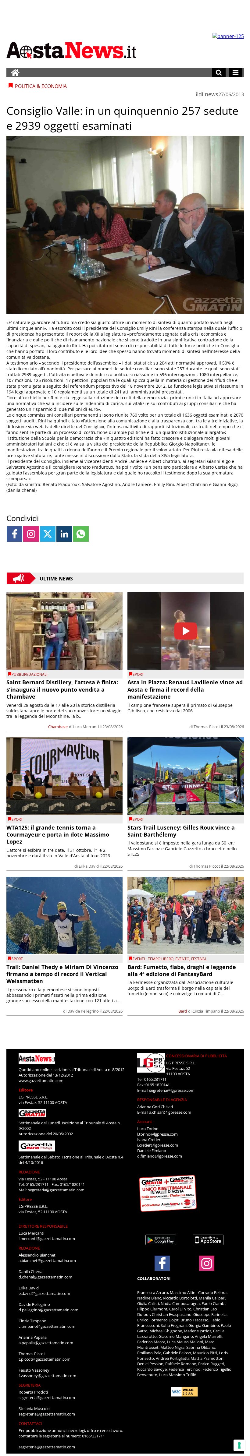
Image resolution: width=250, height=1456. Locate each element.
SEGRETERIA (30, 1385)
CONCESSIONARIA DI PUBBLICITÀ (196, 1056)
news (211, 94)
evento (182, 958)
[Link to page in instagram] (31, 534)
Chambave (58, 726)
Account (144, 1121)
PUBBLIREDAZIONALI (29, 674)
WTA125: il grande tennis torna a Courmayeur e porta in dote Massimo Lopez (57, 834)
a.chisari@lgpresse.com (170, 1112)
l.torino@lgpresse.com (157, 1134)
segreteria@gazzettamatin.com (56, 1190)
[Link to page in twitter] (47, 534)
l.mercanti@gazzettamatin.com (47, 1238)
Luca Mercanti (86, 726)
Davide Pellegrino (83, 1011)
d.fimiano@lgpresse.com (159, 1156)
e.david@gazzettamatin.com (44, 1293)
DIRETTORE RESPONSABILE (43, 1226)
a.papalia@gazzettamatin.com (46, 1342)
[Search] (219, 72)
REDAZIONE (29, 1172)
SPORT (138, 674)
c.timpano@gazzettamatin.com (47, 1326)
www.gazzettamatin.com (41, 1080)
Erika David (89, 866)
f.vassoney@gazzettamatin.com (47, 1375)
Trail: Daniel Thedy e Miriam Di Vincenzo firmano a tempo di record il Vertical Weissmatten (62, 974)
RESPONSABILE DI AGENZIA (162, 1099)
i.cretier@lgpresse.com (157, 1145)
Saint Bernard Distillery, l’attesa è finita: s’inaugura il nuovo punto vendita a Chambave (62, 689)
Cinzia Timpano (206, 1011)
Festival (199, 958)
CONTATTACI (30, 1423)
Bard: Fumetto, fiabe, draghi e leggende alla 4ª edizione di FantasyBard (181, 970)
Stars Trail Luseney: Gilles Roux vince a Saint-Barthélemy (181, 831)
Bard (182, 1011)
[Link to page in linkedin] (64, 534)
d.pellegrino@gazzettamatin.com (48, 1310)
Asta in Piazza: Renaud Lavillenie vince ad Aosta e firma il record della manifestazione (185, 689)
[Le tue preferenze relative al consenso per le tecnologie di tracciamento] (239, 1445)
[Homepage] (15, 72)
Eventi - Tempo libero (153, 958)
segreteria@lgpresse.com (172, 1090)
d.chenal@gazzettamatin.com (45, 1277)
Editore (26, 1090)
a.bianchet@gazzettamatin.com (47, 1260)
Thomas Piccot (207, 726)
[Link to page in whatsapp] (81, 534)
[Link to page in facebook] (14, 534)
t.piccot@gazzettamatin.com (44, 1359)
